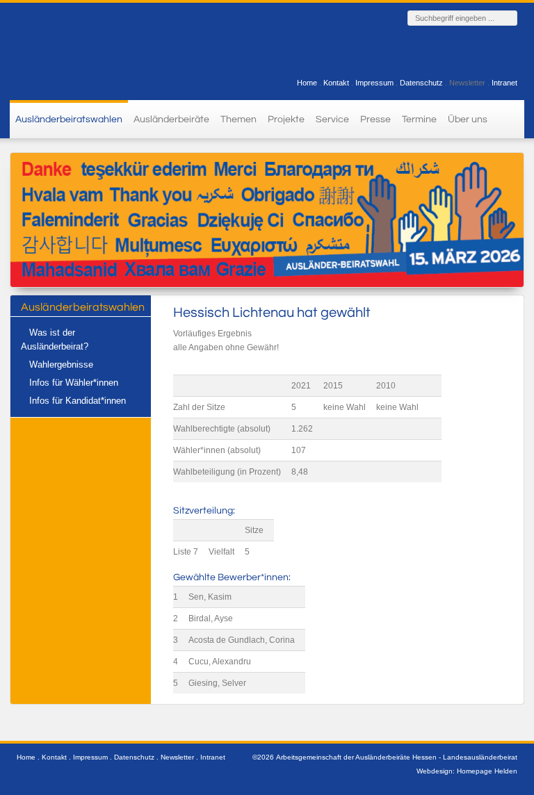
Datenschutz (421, 83)
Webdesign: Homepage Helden (466, 771)
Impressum (374, 83)
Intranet (504, 83)
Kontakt (336, 83)
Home (307, 83)
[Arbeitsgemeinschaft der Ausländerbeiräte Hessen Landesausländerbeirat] (89, 50)
